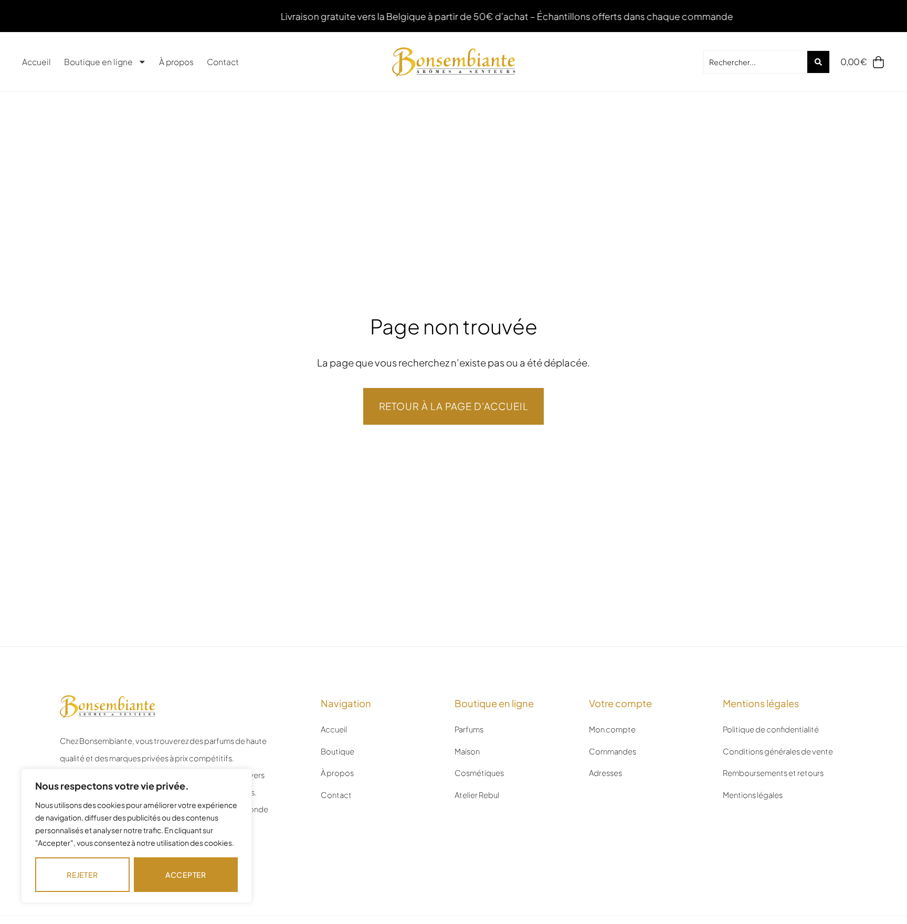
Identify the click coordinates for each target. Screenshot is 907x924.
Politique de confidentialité (771, 729)
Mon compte (612, 729)
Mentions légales (753, 795)
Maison (467, 751)
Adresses (605, 773)
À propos (176, 62)
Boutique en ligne (98, 62)
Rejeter (82, 874)
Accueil (36, 62)
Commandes (612, 751)
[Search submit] (818, 62)
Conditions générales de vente (778, 751)
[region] (136, 836)
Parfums (469, 729)
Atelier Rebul (477, 795)
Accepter (185, 874)
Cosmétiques (479, 773)
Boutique (337, 751)
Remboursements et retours (773, 773)
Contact (223, 62)
